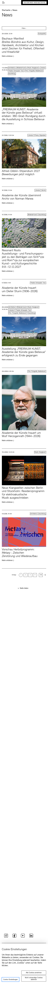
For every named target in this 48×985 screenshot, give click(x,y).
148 (41, 575)
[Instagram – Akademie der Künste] (6, 937)
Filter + (24, 28)
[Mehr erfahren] (24, 47)
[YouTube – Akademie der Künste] (23, 937)
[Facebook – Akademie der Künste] (14, 937)
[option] (21, 575)
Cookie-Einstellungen (10, 979)
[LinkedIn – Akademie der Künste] (31, 937)
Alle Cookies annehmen (34, 973)
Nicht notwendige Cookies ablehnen (34, 978)
